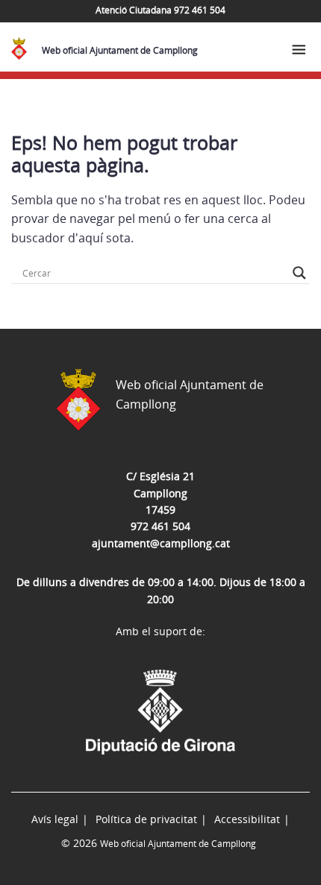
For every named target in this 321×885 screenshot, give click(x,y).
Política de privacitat (146, 819)
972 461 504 (160, 526)
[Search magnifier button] (299, 272)
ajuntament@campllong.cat (161, 543)
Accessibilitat (247, 819)
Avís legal (54, 819)
